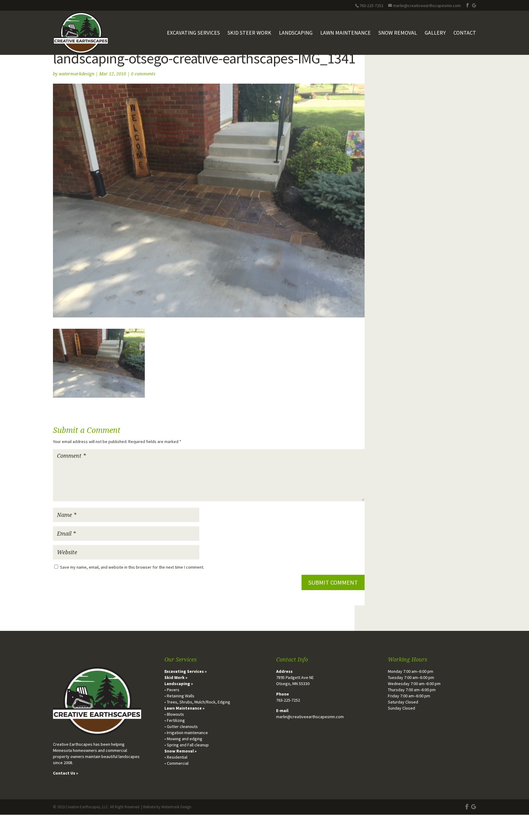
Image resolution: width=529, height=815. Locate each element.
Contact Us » (65, 773)
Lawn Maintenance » (184, 708)
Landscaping (296, 33)
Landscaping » (178, 683)
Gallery (435, 33)
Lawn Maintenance (345, 33)
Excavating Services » (185, 671)
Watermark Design (176, 806)
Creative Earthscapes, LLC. (87, 806)
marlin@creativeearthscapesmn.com (310, 716)
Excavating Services (193, 33)
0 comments (143, 73)
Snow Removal (397, 33)
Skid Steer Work (249, 33)
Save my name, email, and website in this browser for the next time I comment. (132, 567)
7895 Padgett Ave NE (295, 677)
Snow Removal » (180, 751)
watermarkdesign (76, 73)
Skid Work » (175, 677)
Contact (464, 33)
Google (474, 5)
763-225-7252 (288, 700)
